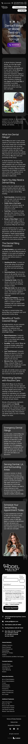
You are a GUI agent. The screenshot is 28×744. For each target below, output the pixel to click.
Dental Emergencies (7, 649)
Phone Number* (22, 576)
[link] (10, 22)
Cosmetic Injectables (7, 666)
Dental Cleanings (6, 647)
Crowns (4, 683)
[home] (4, 7)
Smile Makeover (6, 668)
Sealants (4, 654)
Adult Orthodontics (7, 702)
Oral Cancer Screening (8, 709)
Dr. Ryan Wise (18, 81)
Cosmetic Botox (6, 664)
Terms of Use (14, 722)
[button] (25, 3)
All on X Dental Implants (8, 681)
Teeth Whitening (6, 669)
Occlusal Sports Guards (8, 707)
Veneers (4, 671)
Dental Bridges (6, 685)
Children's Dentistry (7, 645)
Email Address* (7, 584)
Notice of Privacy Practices (14, 718)
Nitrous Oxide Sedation (8, 705)
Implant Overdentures (7, 692)
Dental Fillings (5, 651)
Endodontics (5, 688)
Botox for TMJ (6, 703)
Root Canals (5, 694)
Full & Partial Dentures (8, 690)
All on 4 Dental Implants (8, 679)
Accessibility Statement (14, 725)
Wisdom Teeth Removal (8, 711)
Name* (5, 577)
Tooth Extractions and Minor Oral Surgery (13, 656)
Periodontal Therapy (7, 652)
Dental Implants (6, 686)
